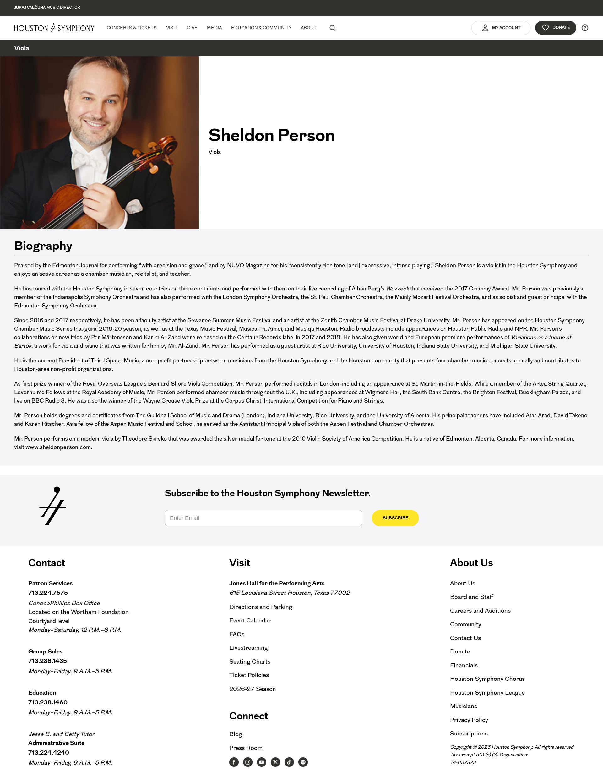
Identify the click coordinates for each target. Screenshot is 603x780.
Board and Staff (471, 597)
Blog (235, 734)
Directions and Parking (260, 607)
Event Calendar (250, 620)
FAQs (236, 634)
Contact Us (465, 638)
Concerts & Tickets (132, 27)
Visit (171, 27)
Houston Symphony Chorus (487, 679)
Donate (561, 27)
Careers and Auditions (480, 611)
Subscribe (395, 518)
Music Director (47, 7)
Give (192, 27)
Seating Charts (249, 661)
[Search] (332, 27)
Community (465, 624)
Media (214, 27)
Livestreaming (248, 648)
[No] (595, 771)
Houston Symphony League (487, 693)
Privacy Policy (469, 720)
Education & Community (261, 27)
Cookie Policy (440, 770)
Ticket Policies (249, 675)
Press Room (246, 748)
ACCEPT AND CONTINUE (482, 770)
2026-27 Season (252, 689)
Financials (464, 665)
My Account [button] (506, 28)
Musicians (463, 706)
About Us (462, 583)
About (309, 27)
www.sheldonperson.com (58, 447)
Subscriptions (469, 733)
